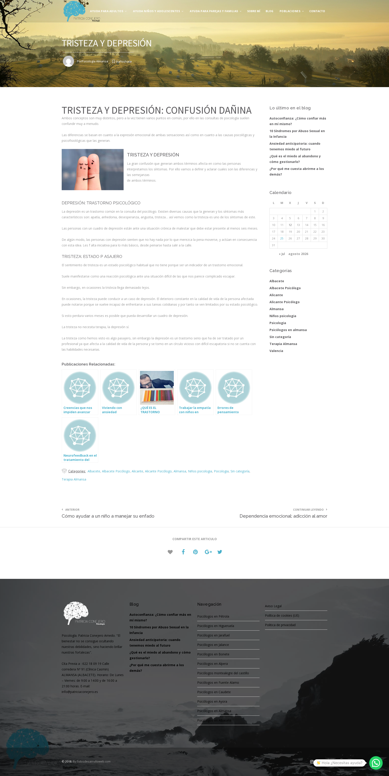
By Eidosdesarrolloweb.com (92, 761)
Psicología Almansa (95, 61)
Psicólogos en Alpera (212, 663)
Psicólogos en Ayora (212, 701)
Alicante (137, 471)
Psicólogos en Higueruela (215, 626)
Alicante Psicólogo (158, 471)
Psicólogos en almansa (288, 330)
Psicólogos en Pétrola (213, 616)
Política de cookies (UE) (282, 615)
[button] (376, 763)
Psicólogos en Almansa (214, 711)
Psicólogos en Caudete (214, 692)
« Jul (282, 254)
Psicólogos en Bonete (213, 654)
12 (290, 225)
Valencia (276, 351)
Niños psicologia (200, 471)
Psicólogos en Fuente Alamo (218, 682)
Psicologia (221, 471)
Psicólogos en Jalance (213, 645)
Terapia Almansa (74, 479)
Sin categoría (240, 471)
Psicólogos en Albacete (214, 720)
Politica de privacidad (280, 625)
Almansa (180, 471)
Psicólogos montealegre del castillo (223, 673)
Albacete (94, 471)
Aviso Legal (273, 606)
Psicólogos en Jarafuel (213, 635)
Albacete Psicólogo (116, 471)
